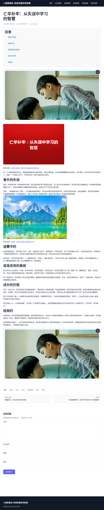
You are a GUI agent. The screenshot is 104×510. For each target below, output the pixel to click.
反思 (11, 390)
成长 (37, 390)
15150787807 (23, 24)
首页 (50, 3)
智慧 (43, 390)
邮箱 (5, 453)
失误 (17, 390)
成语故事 (67, 3)
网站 (4, 462)
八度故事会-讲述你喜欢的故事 (17, 3)
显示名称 (6, 444)
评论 (5, 422)
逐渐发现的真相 (13, 50)
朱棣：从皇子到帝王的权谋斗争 (22, 242)
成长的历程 (12, 56)
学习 (23, 390)
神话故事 (85, 3)
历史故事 (58, 3)
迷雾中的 (11, 43)
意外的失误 (12, 37)
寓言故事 (94, 3)
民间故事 (76, 3)
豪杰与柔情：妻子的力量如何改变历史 (25, 168)
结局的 (10, 62)
